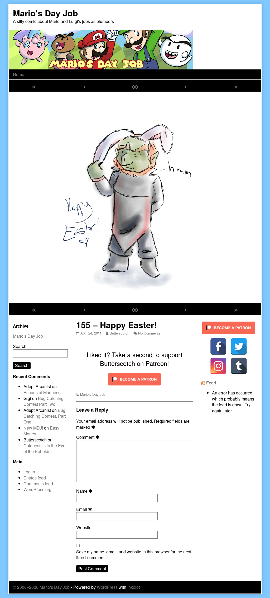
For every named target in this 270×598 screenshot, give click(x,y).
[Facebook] (218, 346)
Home (18, 74)
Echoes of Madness (41, 392)
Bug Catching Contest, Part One (44, 416)
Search (19, 346)
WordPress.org (37, 489)
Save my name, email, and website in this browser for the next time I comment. (133, 555)
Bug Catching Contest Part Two (43, 401)
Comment (88, 437)
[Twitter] (238, 346)
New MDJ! (33, 428)
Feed (211, 383)
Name (85, 491)
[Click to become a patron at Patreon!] (134, 379)
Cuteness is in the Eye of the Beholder (44, 448)
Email (85, 509)
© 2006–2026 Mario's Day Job (41, 587)
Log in (29, 472)
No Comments (149, 333)
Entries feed (34, 478)
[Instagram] (218, 365)
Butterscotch (119, 333)
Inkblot (133, 587)
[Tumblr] (238, 365)
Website (83, 527)
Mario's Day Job (92, 394)
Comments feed (38, 484)
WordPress (107, 587)
